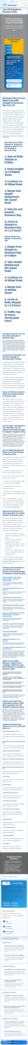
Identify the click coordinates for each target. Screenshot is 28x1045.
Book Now (8, 46)
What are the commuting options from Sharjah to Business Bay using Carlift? (13, 862)
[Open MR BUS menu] (25, 5)
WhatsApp (8, 52)
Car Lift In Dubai (16, 133)
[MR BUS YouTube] (11, 1)
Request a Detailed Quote (12, 85)
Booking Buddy (12, 657)
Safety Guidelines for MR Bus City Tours (13, 697)
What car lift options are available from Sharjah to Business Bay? (13, 865)
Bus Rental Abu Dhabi (13, 654)
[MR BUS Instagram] (14, 1)
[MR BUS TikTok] (17, 1)
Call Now (8, 49)
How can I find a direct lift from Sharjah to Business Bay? (12, 868)
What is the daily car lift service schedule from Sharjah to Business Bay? (13, 871)
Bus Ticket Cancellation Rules (12, 507)
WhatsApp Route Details (14, 80)
